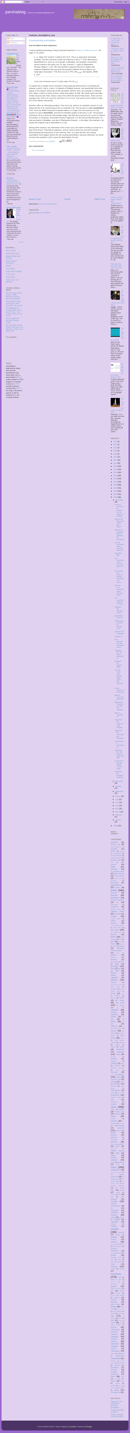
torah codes (120, 1309)
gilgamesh (121, 961)
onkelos (114, 1121)
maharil (117, 1045)
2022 (115, 441)
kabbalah (114, 1010)
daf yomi (115, 930)
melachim (117, 1065)
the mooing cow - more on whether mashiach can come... (119, 576)
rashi (113, 1167)
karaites (114, 1012)
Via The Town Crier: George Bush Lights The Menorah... (119, 677)
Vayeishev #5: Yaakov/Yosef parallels (119, 723)
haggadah (114, 978)
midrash (120, 1074)
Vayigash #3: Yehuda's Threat (119, 610)
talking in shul (116, 1279)
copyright (121, 925)
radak (117, 1153)
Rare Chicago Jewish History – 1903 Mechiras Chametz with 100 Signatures (13, 296)
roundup (114, 1201)
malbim (113, 1047)
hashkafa (113, 989)
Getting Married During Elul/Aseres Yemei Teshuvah (13, 182)
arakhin (122, 851)
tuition (120, 1318)
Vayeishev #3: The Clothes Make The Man (119, 754)
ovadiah (121, 1123)
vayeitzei (114, 1336)
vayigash (114, 1346)
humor (121, 998)
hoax (122, 993)
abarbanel (114, 842)
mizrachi (113, 1086)
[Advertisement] (50, 25)
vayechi (114, 1334)
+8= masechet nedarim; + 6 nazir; (119, 601)
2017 (115, 457)
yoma (122, 1381)
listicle (122, 1038)
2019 (115, 451)
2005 (115, 494)
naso (112, 1100)
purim (117, 1146)
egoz (120, 939)
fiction (118, 953)
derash (120, 932)
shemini (113, 1239)
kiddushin (114, 1026)
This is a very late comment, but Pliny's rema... (117, 70)
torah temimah (117, 1311)
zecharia (113, 1388)
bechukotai (115, 883)
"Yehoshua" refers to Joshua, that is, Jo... (117, 51)
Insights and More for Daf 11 (117, 1411)
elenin (120, 941)
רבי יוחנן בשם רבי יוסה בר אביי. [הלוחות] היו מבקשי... (117, 41)
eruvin (115, 946)
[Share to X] (65, 140)
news (114, 1107)
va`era (113, 1327)
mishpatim (116, 1084)
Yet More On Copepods (119, 632)
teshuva (114, 1300)
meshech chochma (117, 1068)
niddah (113, 1109)
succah (113, 1269)
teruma (116, 1298)
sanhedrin (114, 1212)
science (114, 1215)
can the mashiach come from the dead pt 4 (119, 546)
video (112, 1353)
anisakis (113, 851)
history (113, 993)
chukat (113, 916)
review (113, 1194)
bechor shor (118, 878)
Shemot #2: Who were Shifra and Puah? (119, 523)
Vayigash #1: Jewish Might (118, 664)
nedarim (114, 1104)
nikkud (121, 1109)
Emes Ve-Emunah (14, 208)
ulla (121, 1322)
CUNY (16, 384)
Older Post (99, 199)
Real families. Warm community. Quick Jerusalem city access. (14, 303)
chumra (113, 923)
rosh (112, 1197)
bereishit (114, 895)
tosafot (113, 1313)
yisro (113, 1376)
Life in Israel (11, 146)
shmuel (118, 1253)
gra (119, 969)
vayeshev (115, 1344)
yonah (117, 1383)
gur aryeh (115, 971)
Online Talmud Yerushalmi (11, 262)
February (118, 815)
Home (67, 199)
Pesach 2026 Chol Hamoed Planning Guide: (12, 320)
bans (112, 871)
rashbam (121, 1162)
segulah (117, 1219)
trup (112, 1316)
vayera (113, 1341)
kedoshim (114, 1014)
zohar (116, 1390)
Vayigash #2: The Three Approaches (119, 654)
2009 (115, 482)
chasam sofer (116, 909)
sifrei (119, 1259)
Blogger (89, 1427)
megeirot (113, 1061)
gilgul (117, 964)
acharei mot (115, 844)
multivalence (115, 1090)
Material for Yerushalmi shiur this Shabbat (119, 706)
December (119, 500)
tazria (122, 1291)
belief (114, 890)
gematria (114, 959)
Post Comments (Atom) (47, 204)
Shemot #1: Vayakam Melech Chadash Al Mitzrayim (119, 534)
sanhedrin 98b (118, 554)
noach (113, 1116)
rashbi (118, 1164)
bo (117, 902)
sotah (113, 1264)
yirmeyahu (114, 1374)
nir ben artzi (119, 1112)
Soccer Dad (10, 277)
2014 (115, 466)
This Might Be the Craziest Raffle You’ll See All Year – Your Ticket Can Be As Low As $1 (14, 312)
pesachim (119, 1130)
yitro (122, 1376)
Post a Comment (38, 150)
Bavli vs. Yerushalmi (119, 715)
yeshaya (114, 1370)
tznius (113, 1323)
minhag (113, 1082)
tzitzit (120, 1320)
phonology (114, 1139)
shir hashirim (117, 1246)
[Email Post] (60, 141)
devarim (114, 934)
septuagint (114, 1222)
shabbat (113, 1224)
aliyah (120, 846)
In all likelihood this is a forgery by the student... (117, 78)
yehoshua (117, 1365)
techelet (118, 1293)
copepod (113, 925)
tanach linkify (115, 1281)
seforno (121, 1217)
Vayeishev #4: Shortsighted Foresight (119, 734)
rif (119, 1194)
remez (118, 1192)
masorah (120, 1052)
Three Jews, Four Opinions (12, 281)
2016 (115, 460)
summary (116, 1273)
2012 (115, 472)
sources (114, 1266)
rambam (114, 1157)
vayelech (114, 1339)
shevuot (113, 1244)
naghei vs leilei (116, 1097)
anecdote (114, 849)
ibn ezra (120, 1003)
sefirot (113, 1217)
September (119, 791)
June (117, 802)
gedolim (113, 955)
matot (118, 1054)
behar (118, 887)
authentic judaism (116, 858)
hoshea (113, 998)
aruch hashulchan (116, 855)
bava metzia (119, 876)
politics (121, 1144)
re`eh (122, 1190)
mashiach (120, 1049)
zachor (120, 1385)
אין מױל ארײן (10, 274)
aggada (113, 846)
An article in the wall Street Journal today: (119, 764)
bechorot (113, 880)
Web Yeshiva (11, 250)
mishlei (122, 1081)
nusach (113, 1118)
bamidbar (114, 869)
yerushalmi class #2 (119, 617)
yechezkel (121, 1363)
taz (112, 1291)
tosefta (120, 1313)
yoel (116, 1379)
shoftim (113, 1255)
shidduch (121, 1244)
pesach (121, 1128)
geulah (113, 961)
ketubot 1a (119, 636)
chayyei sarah (117, 911)
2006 (115, 491)
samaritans (115, 1210)
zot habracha (115, 1392)
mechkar (114, 1059)
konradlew (72, 1427)
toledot (113, 1306)
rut (112, 1208)
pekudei (121, 1126)
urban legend (115, 1325)
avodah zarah (116, 860)
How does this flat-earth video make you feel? (116, 266)
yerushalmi (115, 1367)
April (117, 809)
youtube (113, 1385)
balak (113, 867)
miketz (118, 1077)
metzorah (114, 1072)
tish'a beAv (115, 1304)
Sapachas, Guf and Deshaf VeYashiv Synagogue (116, 1404)
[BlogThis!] (63, 140)
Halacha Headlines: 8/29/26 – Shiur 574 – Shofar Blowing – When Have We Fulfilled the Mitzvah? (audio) (13, 153)
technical (113, 1295)
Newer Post (35, 199)
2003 (115, 826)
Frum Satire (10, 269)
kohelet (119, 1028)
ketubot (113, 1017)
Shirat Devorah (12, 54)
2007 (115, 488)
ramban (114, 1160)
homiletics (117, 995)
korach (113, 1031)
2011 (115, 476)
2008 (115, 485)
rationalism (115, 1170)
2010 (115, 479)
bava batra (120, 871)
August (118, 796)
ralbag (113, 1155)
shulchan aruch (116, 1257)
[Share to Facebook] (68, 140)
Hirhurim (10, 178)
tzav (112, 1320)
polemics (113, 1144)
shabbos (114, 1226)
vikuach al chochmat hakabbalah (117, 1355)
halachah (113, 982)
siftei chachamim (116, 1262)
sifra (112, 1259)
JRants (8, 266)
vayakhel (114, 1332)
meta (117, 1070)
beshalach (115, 898)
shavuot (121, 1232)
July (117, 799)
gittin (112, 969)
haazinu (113, 973)
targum (114, 1286)
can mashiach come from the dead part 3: (119, 563)
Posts (11, 39)
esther (121, 946)
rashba (113, 1162)
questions (113, 1148)
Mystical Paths (12, 87)
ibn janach (120, 1005)
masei (122, 1047)
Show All (21, 242)
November (119, 781)
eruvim (122, 944)
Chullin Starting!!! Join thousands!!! (117, 1416)
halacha (114, 980)
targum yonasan (116, 1288)
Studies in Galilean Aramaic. (87, 50)
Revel (19, 377)
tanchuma (114, 1284)
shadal (114, 1229)
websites (113, 1361)
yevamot (114, 1372)
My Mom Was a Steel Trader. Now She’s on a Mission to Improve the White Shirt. (14, 328)
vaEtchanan (115, 1330)
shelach (114, 1237)
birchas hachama (117, 900)
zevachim (121, 1388)
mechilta (113, 1056)
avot (112, 862)
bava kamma (119, 874)
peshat (113, 1133)
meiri (122, 1063)
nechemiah (114, 1102)
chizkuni (118, 914)
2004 (115, 497)
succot (121, 1269)
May (117, 806)
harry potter (115, 987)
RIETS (19, 388)
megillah (114, 1063)
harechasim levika (116, 984)
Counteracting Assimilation (42, 40)
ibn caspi (119, 1000)
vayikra (113, 1349)
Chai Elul (18, 57)
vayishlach (115, 1351)
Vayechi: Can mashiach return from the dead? (119, 590)
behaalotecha (116, 885)
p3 (114, 1125)
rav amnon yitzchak (116, 1172)
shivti (112, 1253)
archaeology (117, 853)
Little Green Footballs (14, 271)
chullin (113, 921)
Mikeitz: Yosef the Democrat (119, 697)
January (118, 820)
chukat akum (115, 918)
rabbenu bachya (117, 1151)
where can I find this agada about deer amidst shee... (117, 60)
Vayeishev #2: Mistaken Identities (119, 774)
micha (112, 1074)
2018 (115, 454)
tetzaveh (114, 1302)
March (117, 812)
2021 (115, 444)
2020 (115, 448)
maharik (121, 1042)
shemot (114, 1242)
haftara (113, 975)
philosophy (114, 1137)
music (112, 1093)
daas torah (117, 927)
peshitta (114, 1135)
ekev (112, 941)
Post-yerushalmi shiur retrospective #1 (119, 643)
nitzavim (117, 1114)
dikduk (113, 937)
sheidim (118, 1234)
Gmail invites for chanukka (119, 690)
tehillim (122, 1295)
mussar (120, 1093)
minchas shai (116, 1079)
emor (113, 944)
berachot (114, 893)
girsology (114, 966)
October (118, 786)
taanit (119, 1277)
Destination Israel (12, 253)
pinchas (114, 1142)
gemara (113, 957)
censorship (114, 904)
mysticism (115, 1095)
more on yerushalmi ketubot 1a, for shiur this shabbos (119, 510)
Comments (13, 43)
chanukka (114, 907)
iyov (118, 1007)
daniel (112, 932)
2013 (115, 469)
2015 (115, 463)
